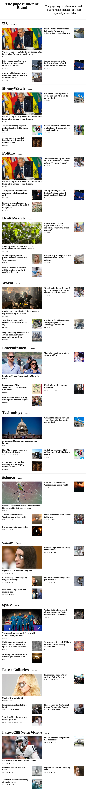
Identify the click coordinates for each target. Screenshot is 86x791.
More (13, 24)
